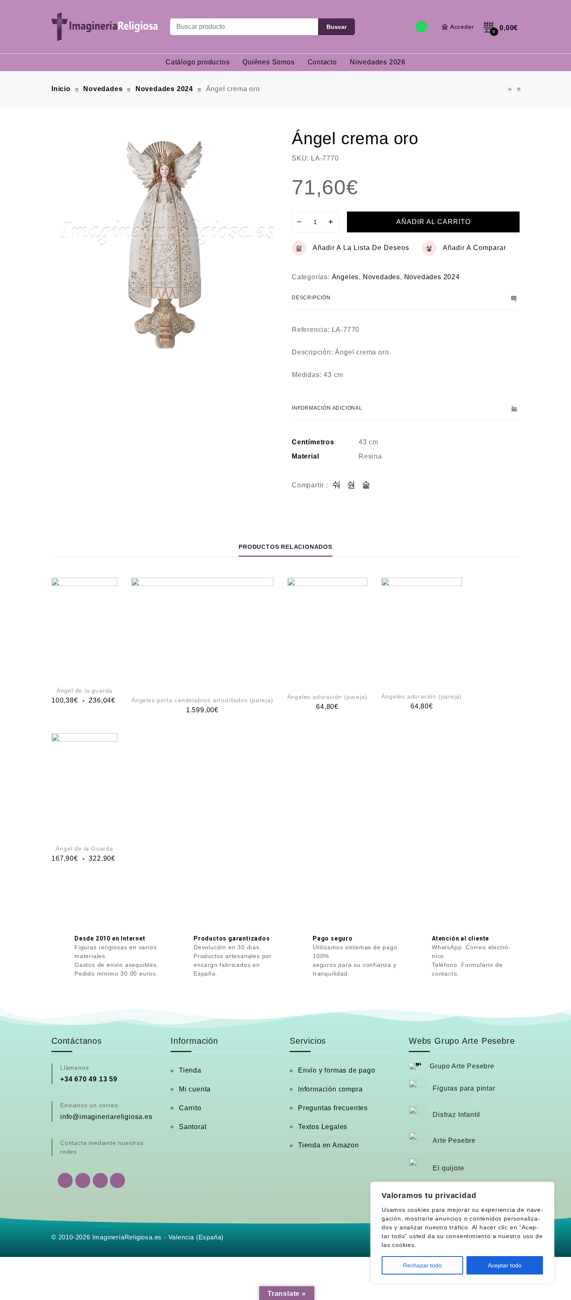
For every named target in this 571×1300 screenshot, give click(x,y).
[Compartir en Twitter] (351, 485)
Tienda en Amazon (328, 1145)
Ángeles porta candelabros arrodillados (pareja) (202, 700)
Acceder (462, 26)
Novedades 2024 (164, 88)
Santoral (192, 1126)
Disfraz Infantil (456, 1114)
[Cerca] (545, 1189)
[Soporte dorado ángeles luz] (519, 89)
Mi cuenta (195, 1089)
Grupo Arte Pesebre (462, 1066)
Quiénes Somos (268, 62)
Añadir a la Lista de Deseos (361, 247)
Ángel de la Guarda (84, 848)
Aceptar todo (505, 1265)
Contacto (322, 62)
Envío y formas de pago (336, 1070)
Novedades (102, 88)
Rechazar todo (422, 1265)
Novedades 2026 (377, 62)
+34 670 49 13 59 (88, 1079)
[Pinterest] (117, 1180)
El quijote (448, 1168)
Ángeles (345, 276)
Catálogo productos (197, 62)
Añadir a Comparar (474, 247)
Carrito (190, 1107)
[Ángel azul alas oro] (510, 89)
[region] (462, 1232)
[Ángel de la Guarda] (84, 784)
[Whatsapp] (421, 27)
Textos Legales (322, 1126)
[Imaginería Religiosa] (104, 27)
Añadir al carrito (433, 221)
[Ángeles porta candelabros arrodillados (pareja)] (202, 632)
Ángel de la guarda (84, 690)
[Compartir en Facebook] (336, 485)
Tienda (190, 1070)
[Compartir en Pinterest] (366, 485)
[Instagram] (100, 1180)
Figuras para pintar (464, 1088)
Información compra (330, 1089)
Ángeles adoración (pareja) (327, 696)
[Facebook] (82, 1180)
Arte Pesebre (454, 1140)
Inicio (61, 88)
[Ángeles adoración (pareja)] (327, 630)
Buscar (336, 26)
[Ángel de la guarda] (84, 627)
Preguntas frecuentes (333, 1107)
